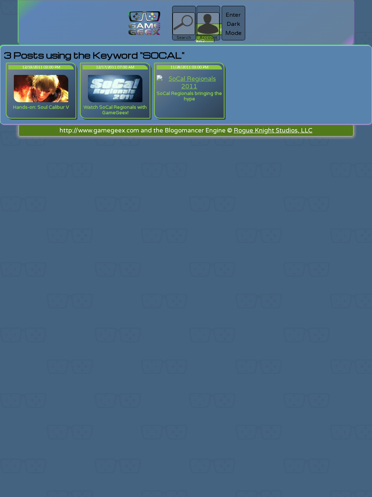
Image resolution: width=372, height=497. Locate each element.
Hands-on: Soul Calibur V (41, 107)
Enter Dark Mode (233, 24)
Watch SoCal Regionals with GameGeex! (115, 110)
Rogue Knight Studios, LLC (273, 130)
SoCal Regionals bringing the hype (189, 96)
